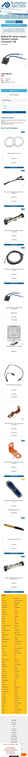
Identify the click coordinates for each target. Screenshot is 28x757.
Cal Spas (16, 616)
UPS (3, 707)
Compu (3, 621)
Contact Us (14, 730)
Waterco (4, 709)
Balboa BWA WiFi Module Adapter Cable (14, 384)
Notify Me (14, 90)
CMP (15, 618)
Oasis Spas (4, 666)
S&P (15, 680)
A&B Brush (17, 598)
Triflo (3, 705)
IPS (15, 646)
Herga (16, 637)
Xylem (3, 712)
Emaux (16, 627)
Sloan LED (4, 684)
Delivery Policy (14, 738)
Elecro (3, 627)
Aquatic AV (4, 607)
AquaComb (4, 605)
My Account (14, 722)
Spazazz (4, 696)
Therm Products (18, 702)
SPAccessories (5, 691)
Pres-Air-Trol (17, 675)
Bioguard (16, 611)
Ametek (4, 602)
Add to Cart (14, 167)
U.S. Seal (16, 705)
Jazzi (3, 650)
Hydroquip (4, 641)
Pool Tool (4, 673)
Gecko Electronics (18, 634)
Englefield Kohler (5, 630)
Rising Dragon (5, 680)
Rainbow (4, 677)
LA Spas (4, 652)
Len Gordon (4, 655)
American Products (18, 600)
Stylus (3, 698)
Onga (3, 668)
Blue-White (4, 614)
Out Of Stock (14, 319)
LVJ (3, 657)
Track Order (14, 724)
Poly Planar (17, 671)
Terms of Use (14, 734)
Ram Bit (16, 677)
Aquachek (17, 602)
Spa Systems (5, 689)
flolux (3, 632)
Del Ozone (17, 623)
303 (3, 598)
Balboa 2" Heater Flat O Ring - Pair (14, 153)
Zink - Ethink (17, 712)
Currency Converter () (14, 25)
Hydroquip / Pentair (18, 641)
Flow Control (17, 632)
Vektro (16, 707)
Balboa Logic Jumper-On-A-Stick (14, 539)
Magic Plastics (5, 659)
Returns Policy (14, 740)
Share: (2, 44)
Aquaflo (16, 605)
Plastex (4, 671)
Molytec (4, 664)
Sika (15, 682)
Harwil (3, 637)
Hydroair (16, 639)
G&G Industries (5, 634)
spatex (16, 693)
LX (15, 657)
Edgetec (16, 625)
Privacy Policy (14, 736)
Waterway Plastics (18, 709)
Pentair (16, 668)
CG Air (3, 618)
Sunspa (16, 700)
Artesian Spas (17, 607)
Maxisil (16, 662)
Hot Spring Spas (5, 639)
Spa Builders (5, 687)
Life (15, 655)
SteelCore (17, 696)
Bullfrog (16, 614)
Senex (3, 682)
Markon (4, 662)
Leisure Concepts (18, 652)
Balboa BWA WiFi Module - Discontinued (14, 346)
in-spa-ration (17, 643)
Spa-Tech (16, 689)
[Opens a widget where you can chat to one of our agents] (23, 754)
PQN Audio (4, 675)
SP (15, 684)
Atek (15, 609)
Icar (3, 643)
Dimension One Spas (6, 625)
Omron (16, 666)
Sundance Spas (18, 698)
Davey (3, 623)
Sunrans (4, 700)
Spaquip (4, 693)
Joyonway (17, 650)
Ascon (3, 609)
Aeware (4, 600)
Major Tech (17, 659)
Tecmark (4, 702)
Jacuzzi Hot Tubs (18, 648)
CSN (15, 621)
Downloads (19, 21)
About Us (14, 728)
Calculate (14, 112)
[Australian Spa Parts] (14, 4)
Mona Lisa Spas (18, 664)
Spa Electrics (17, 687)
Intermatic (4, 646)
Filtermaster (17, 630)
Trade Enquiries (10, 21)
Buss (3, 616)
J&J (3, 648)
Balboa (7, 80)
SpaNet (16, 691)
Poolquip (16, 673)
